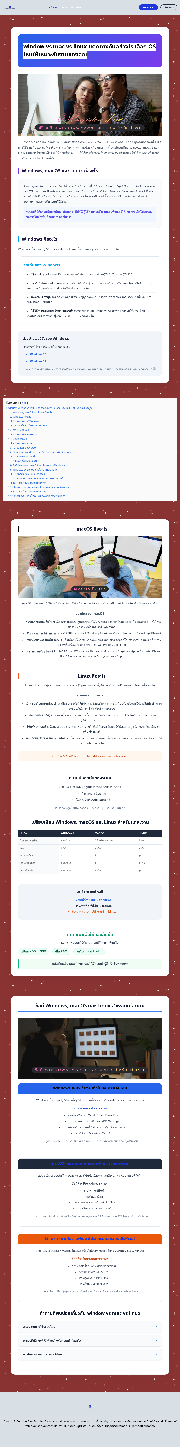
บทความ (64, 7)
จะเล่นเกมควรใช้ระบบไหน (90, 1326)
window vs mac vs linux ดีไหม (90, 1354)
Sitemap (76, 7)
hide (24, 403)
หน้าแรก (53, 7)
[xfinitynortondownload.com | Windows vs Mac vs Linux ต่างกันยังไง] (23, 7)
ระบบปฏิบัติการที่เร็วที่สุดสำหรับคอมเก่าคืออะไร (90, 1340)
